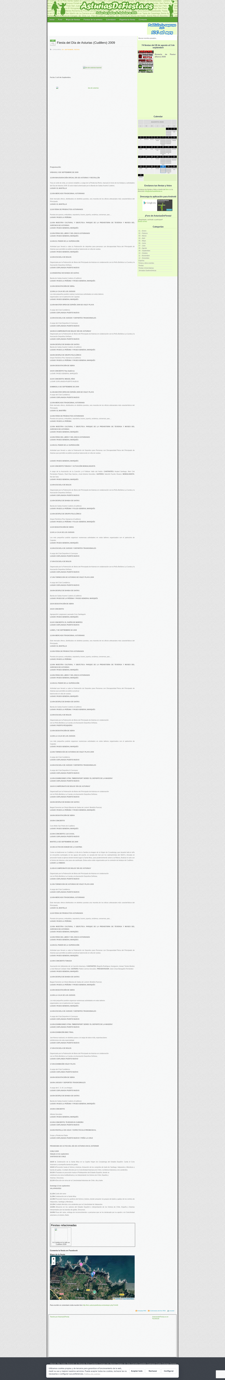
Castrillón (142, 1364)
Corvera (173, 1364)
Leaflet (117, 1298)
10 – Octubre (143, 253)
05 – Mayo (142, 241)
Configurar (169, 1371)
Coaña (158, 1364)
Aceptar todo (137, 1371)
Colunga (165, 1364)
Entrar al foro (142, 221)
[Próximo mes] (174, 122)
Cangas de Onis (123, 1364)
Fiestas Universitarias (146, 268)
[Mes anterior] (140, 122)
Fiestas (141, 265)
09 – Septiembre (144, 251)
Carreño (134, 1364)
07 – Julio (142, 246)
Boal (88, 1364)
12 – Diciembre (144, 258)
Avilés (63, 1364)
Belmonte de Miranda (76, 1364)
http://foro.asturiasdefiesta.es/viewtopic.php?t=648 (100, 1305)
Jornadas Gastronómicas (147, 270)
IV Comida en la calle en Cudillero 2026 (61, 1243)
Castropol (151, 1364)
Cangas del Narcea (107, 1364)
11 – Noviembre (144, 256)
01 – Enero (142, 231)
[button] (92, 1275)
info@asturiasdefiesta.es (153, 191)
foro (167, 189)
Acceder (171, 1310)
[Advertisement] (97, 29)
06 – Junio (142, 243)
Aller (59, 1364)
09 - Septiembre (67, 49)
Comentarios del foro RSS (158, 1310)
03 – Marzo (142, 236)
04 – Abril (142, 238)
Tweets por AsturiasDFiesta (59, 1317)
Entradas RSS (142, 1310)
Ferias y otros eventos (146, 263)
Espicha (141, 261)
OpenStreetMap (128, 1298)
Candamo (94, 1364)
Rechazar (153, 1371)
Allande (53, 1364)
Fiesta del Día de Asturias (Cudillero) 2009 (86, 42)
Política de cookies (92, 1374)
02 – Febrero (143, 233)
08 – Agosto (143, 248)
